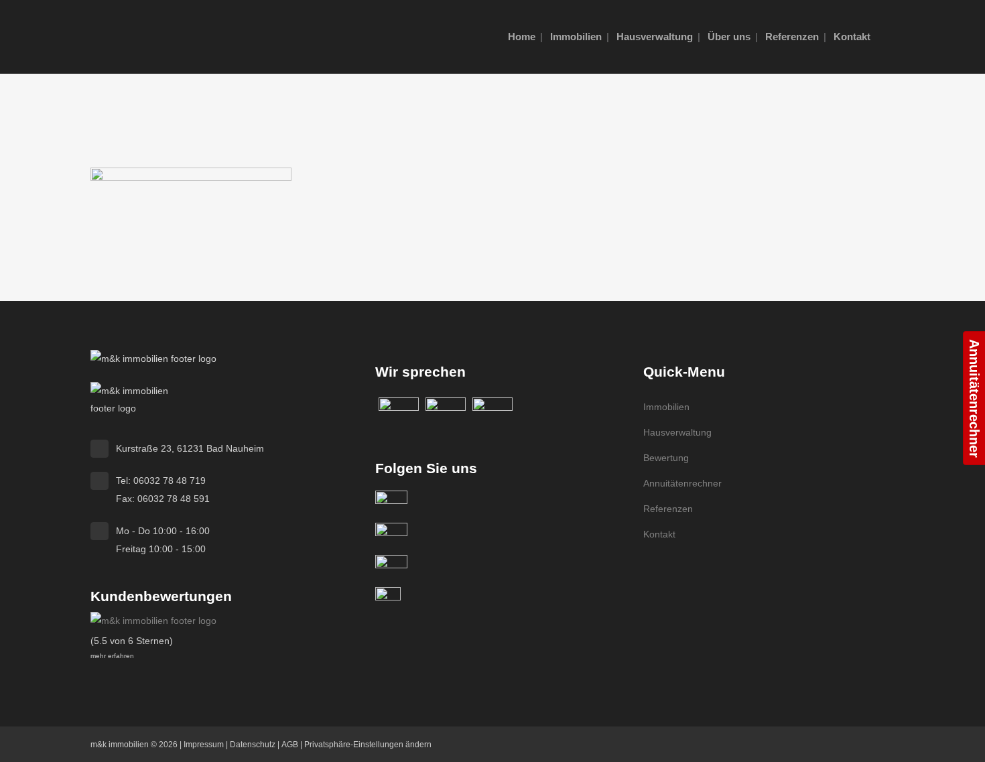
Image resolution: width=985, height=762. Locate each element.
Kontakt (659, 534)
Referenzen (668, 508)
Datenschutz (252, 744)
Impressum (204, 744)
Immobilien (666, 406)
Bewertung (666, 457)
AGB (289, 744)
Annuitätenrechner (682, 483)
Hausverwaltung (677, 432)
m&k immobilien (119, 744)
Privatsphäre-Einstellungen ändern (368, 744)
